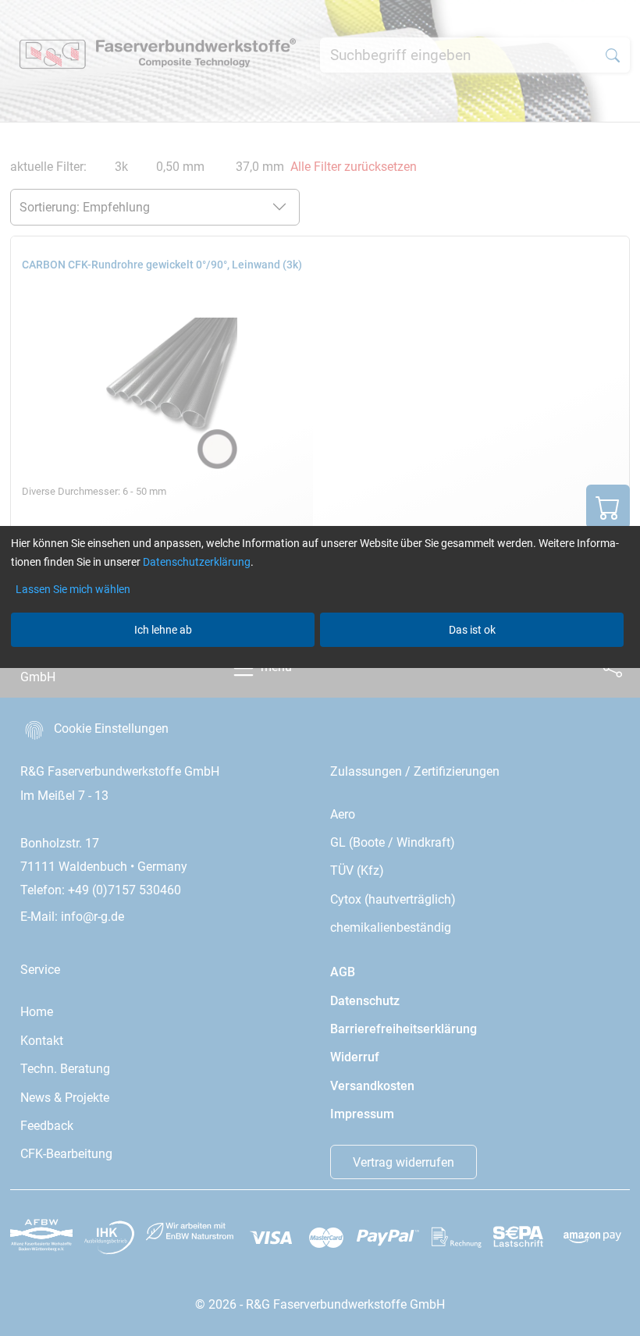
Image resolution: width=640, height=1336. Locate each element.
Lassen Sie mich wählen (73, 589)
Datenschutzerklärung (197, 562)
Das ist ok (472, 630)
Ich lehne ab (163, 630)
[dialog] (320, 668)
